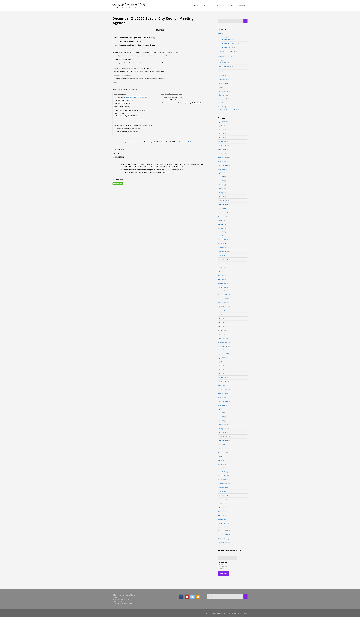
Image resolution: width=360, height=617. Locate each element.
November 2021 (223, 346)
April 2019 (221, 468)
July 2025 (220, 173)
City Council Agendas (225, 39)
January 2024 (222, 244)
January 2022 (222, 338)
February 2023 (222, 287)
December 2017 (223, 531)
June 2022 (221, 318)
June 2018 (221, 507)
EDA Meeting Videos (225, 66)
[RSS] (198, 597)
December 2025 (223, 153)
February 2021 (222, 381)
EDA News (221, 568)
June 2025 (221, 177)
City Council (221, 37)
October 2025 (222, 161)
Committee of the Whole (226, 51)
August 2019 (221, 452)
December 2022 (223, 295)
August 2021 (221, 358)
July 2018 (220, 503)
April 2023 (221, 279)
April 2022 (221, 326)
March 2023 (221, 283)
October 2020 (222, 397)
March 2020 (221, 425)
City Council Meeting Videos (227, 43)
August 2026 (221, 122)
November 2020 (223, 393)
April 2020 (221, 421)
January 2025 (222, 196)
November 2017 (223, 535)
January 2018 (222, 527)
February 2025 (222, 192)
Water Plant (221, 107)
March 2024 (221, 236)
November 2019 (223, 440)
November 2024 (223, 204)
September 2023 (223, 259)
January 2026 (222, 149)
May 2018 (221, 511)
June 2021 (221, 366)
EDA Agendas (223, 62)
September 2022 (223, 307)
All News (221, 564)
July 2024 (220, 220)
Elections (220, 71)
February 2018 (222, 523)
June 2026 (221, 130)
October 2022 (222, 303)
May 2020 (221, 417)
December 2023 (223, 248)
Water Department (223, 103)
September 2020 (223, 401)
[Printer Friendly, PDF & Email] (117, 183)
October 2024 (222, 208)
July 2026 (220, 126)
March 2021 (221, 377)
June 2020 (221, 413)
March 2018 (221, 519)
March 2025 (221, 189)
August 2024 (221, 216)
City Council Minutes (225, 47)
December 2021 (223, 342)
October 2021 (222, 350)
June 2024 (221, 224)
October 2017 (222, 539)
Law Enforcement (223, 83)
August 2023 (221, 263)
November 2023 (223, 251)
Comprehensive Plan (224, 56)
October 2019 (222, 444)
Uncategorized (222, 99)
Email (219, 554)
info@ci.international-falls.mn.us (122, 603)
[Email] (192, 597)
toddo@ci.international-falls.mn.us (185, 142)
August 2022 (221, 310)
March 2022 (221, 330)
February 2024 (222, 240)
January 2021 (222, 385)
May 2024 (221, 228)
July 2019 (220, 456)
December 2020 (223, 389)
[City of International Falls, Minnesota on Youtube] (187, 597)
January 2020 (222, 432)
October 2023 (222, 255)
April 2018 (221, 515)
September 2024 (223, 212)
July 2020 (220, 409)
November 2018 (223, 488)
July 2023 (220, 267)
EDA (219, 60)
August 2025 (221, 169)
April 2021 (221, 373)
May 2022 (221, 322)
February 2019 (222, 476)
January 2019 (222, 480)
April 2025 (221, 185)
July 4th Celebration (224, 79)
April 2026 (221, 137)
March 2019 (221, 472)
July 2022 (220, 314)
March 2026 (221, 141)
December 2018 (223, 484)
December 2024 (223, 200)
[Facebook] (181, 597)
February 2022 (222, 334)
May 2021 (221, 369)
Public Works (222, 95)
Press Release (222, 91)
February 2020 (222, 429)
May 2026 (221, 133)
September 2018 (223, 495)
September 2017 (223, 543)
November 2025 (223, 157)
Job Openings (222, 75)
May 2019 (221, 464)
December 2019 (223, 436)
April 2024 (221, 232)
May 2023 (221, 275)
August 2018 (221, 499)
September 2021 (223, 354)
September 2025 (223, 165)
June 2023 (221, 271)
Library (220, 87)
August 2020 (221, 405)
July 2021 (220, 362)
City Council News (223, 566)
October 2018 (222, 491)
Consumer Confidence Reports (228, 109)
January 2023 (222, 291)
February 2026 (222, 145)
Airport (220, 33)
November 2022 (223, 299)
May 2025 (221, 181)
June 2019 (221, 460)
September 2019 (223, 448)
